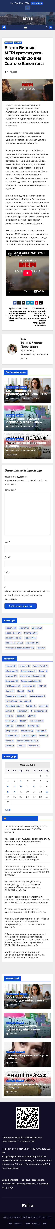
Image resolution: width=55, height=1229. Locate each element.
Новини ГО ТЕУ (14, 643)
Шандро (31, 706)
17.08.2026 (14, 1063)
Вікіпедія (11, 676)
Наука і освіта (12, 387)
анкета (43, 706)
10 (8, 786)
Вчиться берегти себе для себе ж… (27, 1056)
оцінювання (12, 736)
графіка (20, 716)
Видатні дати (13, 633)
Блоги (24, 628)
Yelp (10, 1223)
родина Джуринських (27, 741)
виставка (23, 711)
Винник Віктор (28, 671)
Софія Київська (37, 696)
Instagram (36, 1223)
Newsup (35, 1217)
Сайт (6, 572)
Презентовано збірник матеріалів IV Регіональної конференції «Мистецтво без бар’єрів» (27, 900)
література (12, 731)
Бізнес (37, 628)
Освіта (10, 691)
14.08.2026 (14, 1092)
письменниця (29, 736)
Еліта (28, 18)
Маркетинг (29, 686)
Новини (18, 42)
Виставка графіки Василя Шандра (26, 444)
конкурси (33, 726)
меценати (27, 731)
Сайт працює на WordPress (14, 1217)
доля (32, 716)
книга (9, 726)
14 (34, 786)
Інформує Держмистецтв (21, 818)
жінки (23, 721)
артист (10, 711)
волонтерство (39, 711)
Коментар (10, 490)
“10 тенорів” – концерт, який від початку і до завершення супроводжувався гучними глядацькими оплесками (37, 317)
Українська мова (14, 706)
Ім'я (7, 542)
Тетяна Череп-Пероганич (31, 344)
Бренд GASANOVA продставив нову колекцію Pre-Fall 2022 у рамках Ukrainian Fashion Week (18, 315)
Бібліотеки (12, 671)
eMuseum (11, 666)
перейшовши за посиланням (16, 1160)
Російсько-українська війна (20, 648)
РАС (31, 691)
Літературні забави (31, 681)
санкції (10, 746)
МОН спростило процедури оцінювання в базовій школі (26, 394)
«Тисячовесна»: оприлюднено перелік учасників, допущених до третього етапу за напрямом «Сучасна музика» (26, 869)
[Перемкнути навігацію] (26, 27)
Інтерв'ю (11, 628)
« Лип (7, 810)
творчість (33, 746)
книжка (20, 726)
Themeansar (46, 1217)
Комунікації (12, 681)
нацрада (41, 731)
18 (14, 791)
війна (9, 716)
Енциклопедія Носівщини (32, 676)
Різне (41, 648)
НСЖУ (42, 686)
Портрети (32, 643)
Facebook (18, 1223)
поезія (43, 736)
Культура (9, 42)
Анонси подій (40, 666)
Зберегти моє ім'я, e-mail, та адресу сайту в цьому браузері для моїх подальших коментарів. (27, 595)
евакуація (11, 721)
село (21, 746)
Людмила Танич (31, 398)
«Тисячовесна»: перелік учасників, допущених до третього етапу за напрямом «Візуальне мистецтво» (23, 884)
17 (8, 791)
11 (14, 786)
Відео (43, 671)
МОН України (13, 686)
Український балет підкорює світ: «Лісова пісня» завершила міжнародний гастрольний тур (27, 921)
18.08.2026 (14, 1005)
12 (21, 786)
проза (10, 741)
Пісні (20, 691)
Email (7, 557)
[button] (47, 27)
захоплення (36, 721)
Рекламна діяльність (16, 696)
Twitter (27, 1223)
